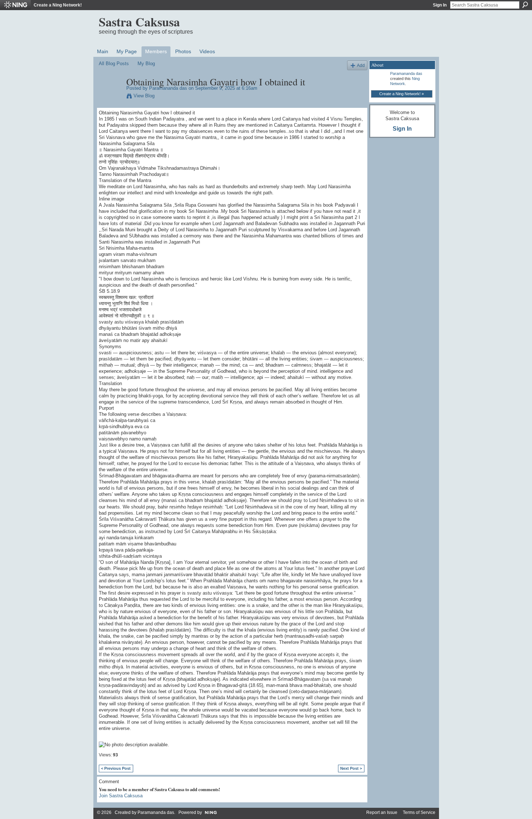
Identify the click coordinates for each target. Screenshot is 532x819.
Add (361, 65)
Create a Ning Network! (58, 5)
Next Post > (351, 768)
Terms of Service (419, 812)
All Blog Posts (114, 63)
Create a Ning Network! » (401, 94)
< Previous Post (116, 768)
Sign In (440, 5)
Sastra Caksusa (139, 22)
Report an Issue (381, 812)
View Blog (144, 95)
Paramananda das (168, 88)
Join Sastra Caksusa (121, 795)
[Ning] (15, 5)
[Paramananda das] (110, 97)
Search (525, 4)
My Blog (146, 63)
